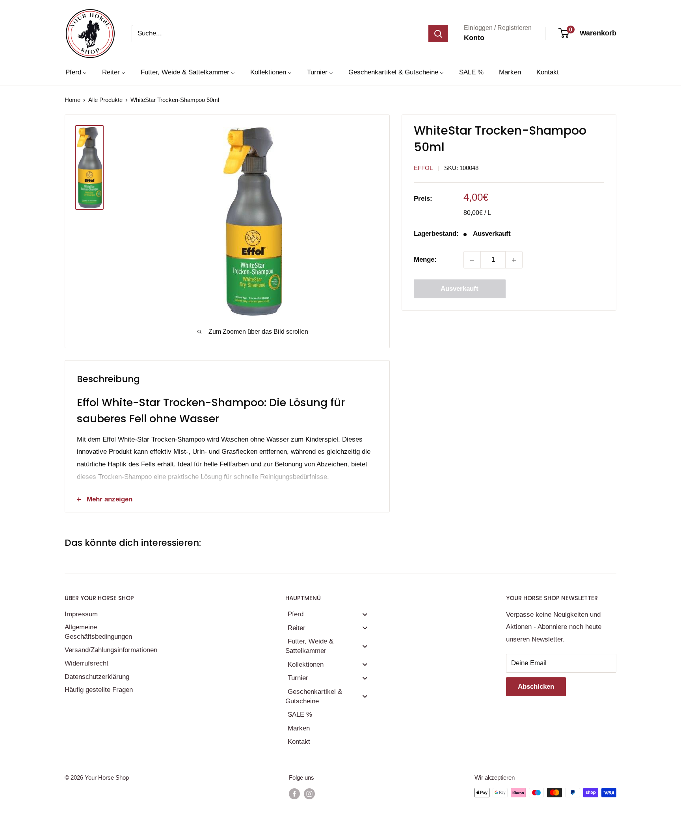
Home (72, 99)
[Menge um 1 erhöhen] (514, 260)
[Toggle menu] (365, 614)
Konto (474, 38)
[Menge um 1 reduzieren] (472, 260)
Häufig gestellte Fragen (99, 689)
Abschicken (536, 686)
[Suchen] (438, 33)
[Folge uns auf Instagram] (309, 793)
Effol (423, 168)
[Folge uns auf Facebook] (294, 793)
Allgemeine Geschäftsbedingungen (98, 631)
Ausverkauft (459, 289)
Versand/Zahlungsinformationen (110, 650)
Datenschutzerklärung (97, 676)
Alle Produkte (105, 99)
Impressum (81, 614)
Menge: (425, 260)
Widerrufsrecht (86, 663)
